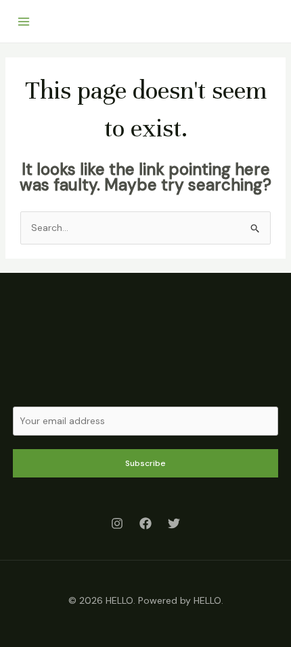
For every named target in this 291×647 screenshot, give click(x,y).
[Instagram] (117, 523)
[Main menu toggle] (23, 21)
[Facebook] (145, 523)
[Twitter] (174, 523)
